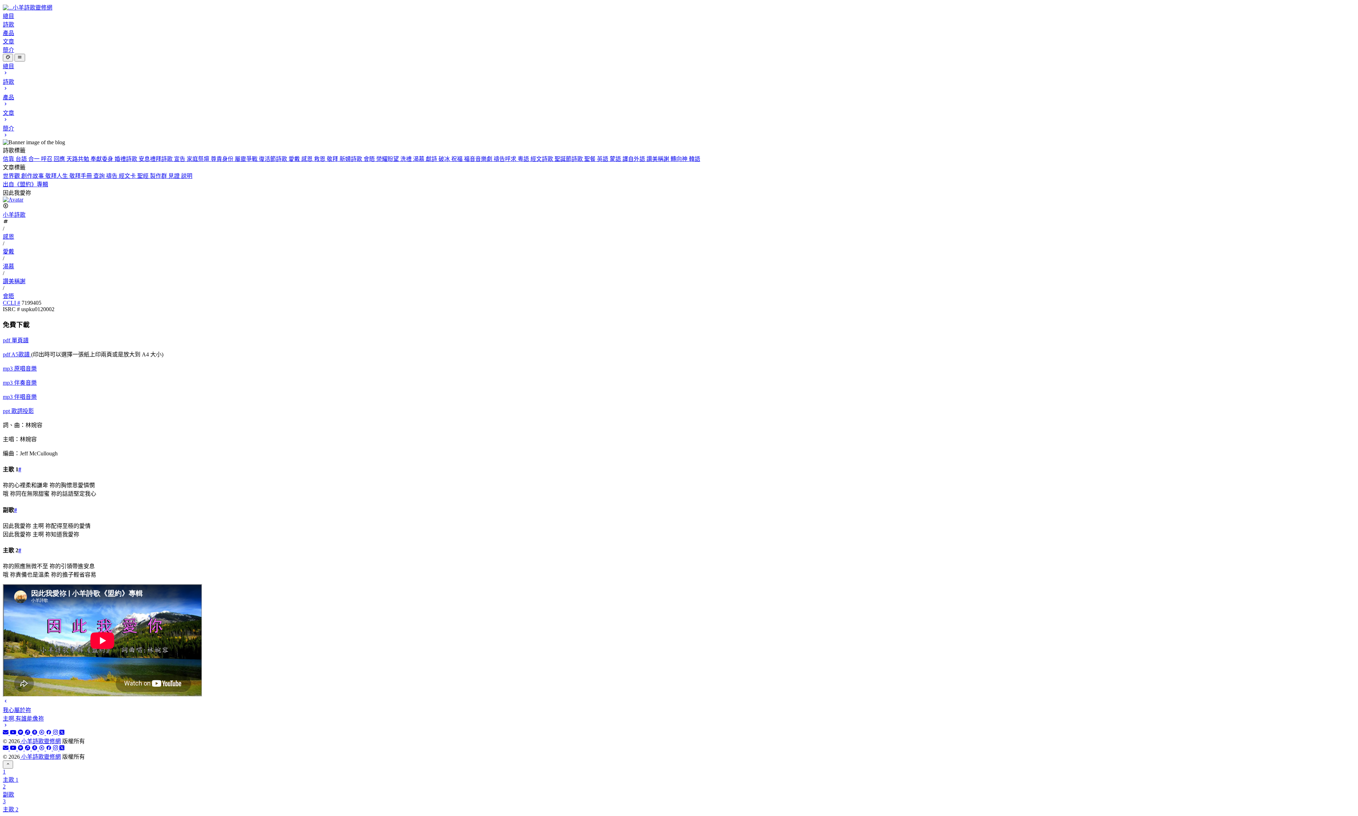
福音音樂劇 (479, 159)
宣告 (180, 159)
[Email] (6, 733)
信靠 (9, 159)
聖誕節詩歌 (569, 159)
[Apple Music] (28, 733)
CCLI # (11, 303)
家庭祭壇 (199, 159)
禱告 (112, 176)
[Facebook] (49, 733)
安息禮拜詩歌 (156, 159)
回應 (60, 159)
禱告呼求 (506, 159)
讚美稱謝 (658, 159)
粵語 (524, 159)
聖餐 (590, 159)
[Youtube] (14, 733)
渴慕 (419, 159)
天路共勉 (78, 159)
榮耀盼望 (388, 159)
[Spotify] (21, 733)
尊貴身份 (223, 159)
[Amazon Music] (35, 733)
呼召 (47, 159)
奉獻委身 (103, 159)
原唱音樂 (20, 369)
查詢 (99, 176)
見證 (174, 176)
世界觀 (12, 176)
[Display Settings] (8, 58)
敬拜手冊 (81, 176)
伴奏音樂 (20, 383)
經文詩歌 (542, 159)
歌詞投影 (18, 411)
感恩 (307, 159)
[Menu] (19, 58)
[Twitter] (61, 733)
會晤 (370, 159)
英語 (603, 159)
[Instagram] (56, 733)
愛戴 (295, 159)
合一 (34, 159)
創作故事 (33, 176)
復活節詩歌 (274, 159)
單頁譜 (16, 340)
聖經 (143, 176)
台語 (22, 159)
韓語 (694, 159)
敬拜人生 (57, 176)
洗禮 (406, 159)
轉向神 (680, 159)
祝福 (457, 159)
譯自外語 (634, 159)
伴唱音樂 (20, 397)
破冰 (445, 159)
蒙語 (616, 159)
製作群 (159, 176)
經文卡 (128, 176)
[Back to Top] (8, 764)
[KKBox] (42, 733)
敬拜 (333, 159)
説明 (186, 176)
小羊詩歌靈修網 (40, 741)
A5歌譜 (17, 354)
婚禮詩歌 (127, 159)
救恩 (320, 159)
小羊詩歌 (14, 215)
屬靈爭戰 (247, 159)
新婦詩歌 (352, 159)
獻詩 (432, 159)
